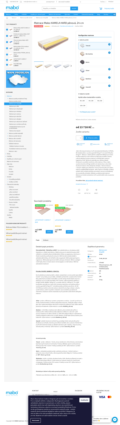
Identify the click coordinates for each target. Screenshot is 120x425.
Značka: (79, 26)
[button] (115, 420)
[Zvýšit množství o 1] (83, 137)
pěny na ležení (13, 192)
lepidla (11, 210)
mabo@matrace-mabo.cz (42, 395)
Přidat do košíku (93, 138)
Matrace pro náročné (15, 116)
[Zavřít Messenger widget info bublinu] (93, 417)
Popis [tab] (37, 240)
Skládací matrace (14, 144)
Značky (9, 215)
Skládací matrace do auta (16, 146)
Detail (49, 232)
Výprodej (9, 164)
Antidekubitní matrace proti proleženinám (17, 127)
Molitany (11, 187)
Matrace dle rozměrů (15, 139)
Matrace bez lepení (14, 131)
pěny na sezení (13, 190)
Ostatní (11, 174)
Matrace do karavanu (15, 141)
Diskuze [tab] (45, 240)
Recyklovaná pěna (14, 200)
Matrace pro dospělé (15, 104)
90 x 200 (99, 101)
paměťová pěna (13, 197)
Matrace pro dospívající (16, 109)
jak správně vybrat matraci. (94, 181)
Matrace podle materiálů (16, 133)
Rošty (8, 154)
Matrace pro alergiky (15, 119)
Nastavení (35, 420)
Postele (11, 172)
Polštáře (9, 156)
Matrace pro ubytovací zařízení (18, 122)
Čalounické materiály (13, 184)
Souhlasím (84, 400)
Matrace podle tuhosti (15, 136)
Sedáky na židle (13, 182)
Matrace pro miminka (15, 111)
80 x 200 (82, 101)
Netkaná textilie (14, 207)
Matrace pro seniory (15, 114)
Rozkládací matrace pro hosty (17, 149)
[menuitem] (8, 14)
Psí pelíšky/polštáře (14, 179)
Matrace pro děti (14, 106)
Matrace (9, 96)
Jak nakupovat (50, 2)
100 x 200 (82, 106)
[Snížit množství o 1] (83, 139)
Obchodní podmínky (64, 2)
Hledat (74, 8)
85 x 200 (91, 101)
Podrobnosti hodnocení (66, 26)
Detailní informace (81, 184)
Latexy (11, 212)
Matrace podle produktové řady (18, 99)
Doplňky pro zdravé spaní (14, 159)
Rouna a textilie (13, 202)
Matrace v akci (13, 151)
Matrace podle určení (15, 101)
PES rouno (12, 205)
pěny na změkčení (14, 195)
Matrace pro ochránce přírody (17, 124)
